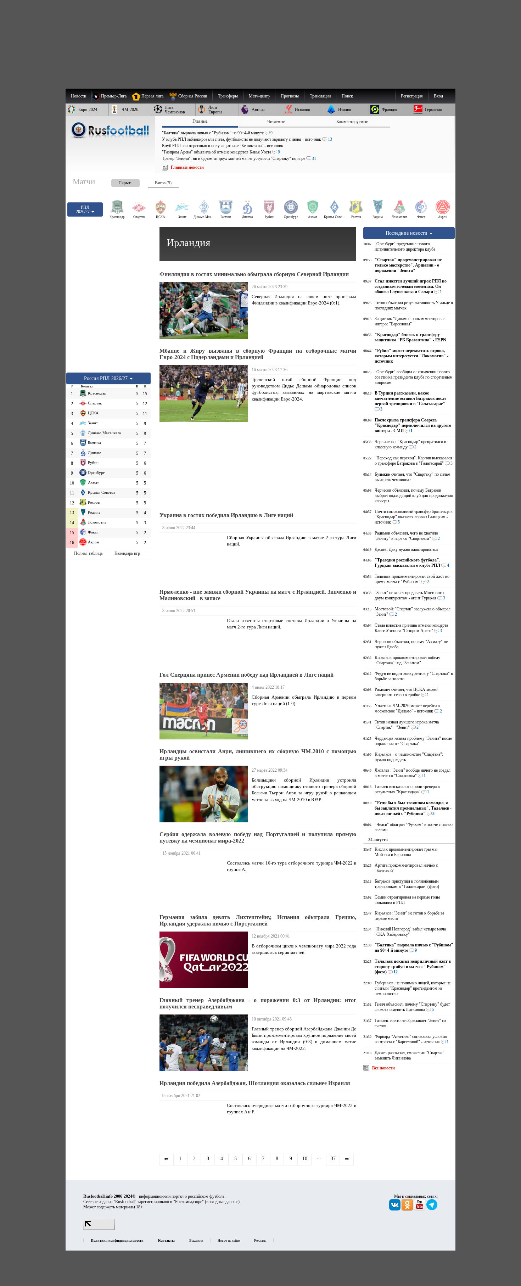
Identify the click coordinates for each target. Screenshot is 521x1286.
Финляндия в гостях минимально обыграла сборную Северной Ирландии (254, 274)
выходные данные (222, 1201)
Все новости (383, 1068)
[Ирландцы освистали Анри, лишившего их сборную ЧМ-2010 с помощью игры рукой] (205, 794)
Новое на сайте (229, 1240)
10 (304, 1158)
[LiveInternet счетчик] (98, 1228)
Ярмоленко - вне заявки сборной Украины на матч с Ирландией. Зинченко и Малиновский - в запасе (257, 595)
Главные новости (187, 167)
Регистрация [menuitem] (412, 96)
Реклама (260, 1240)
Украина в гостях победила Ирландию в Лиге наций (226, 515)
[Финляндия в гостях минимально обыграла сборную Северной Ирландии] (205, 310)
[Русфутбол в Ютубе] (420, 1209)
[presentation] (118, 181)
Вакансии (196, 1240)
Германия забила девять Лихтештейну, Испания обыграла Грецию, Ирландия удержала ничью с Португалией (257, 920)
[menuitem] (190, 96)
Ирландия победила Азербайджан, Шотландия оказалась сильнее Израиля (254, 1083)
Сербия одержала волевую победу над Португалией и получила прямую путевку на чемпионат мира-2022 (257, 837)
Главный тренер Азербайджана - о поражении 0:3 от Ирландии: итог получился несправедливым (257, 1003)
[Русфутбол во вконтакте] (395, 1209)
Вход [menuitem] (438, 96)
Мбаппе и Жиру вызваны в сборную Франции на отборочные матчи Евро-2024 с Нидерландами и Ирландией (257, 354)
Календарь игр (127, 553)
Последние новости (407, 233)
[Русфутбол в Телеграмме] (432, 1209)
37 (333, 1158)
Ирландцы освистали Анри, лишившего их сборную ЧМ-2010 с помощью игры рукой (257, 754)
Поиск (347, 96)
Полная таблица (88, 553)
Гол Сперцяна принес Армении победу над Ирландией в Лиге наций (246, 675)
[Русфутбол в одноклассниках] (408, 1209)
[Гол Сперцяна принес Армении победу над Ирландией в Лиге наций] (205, 711)
